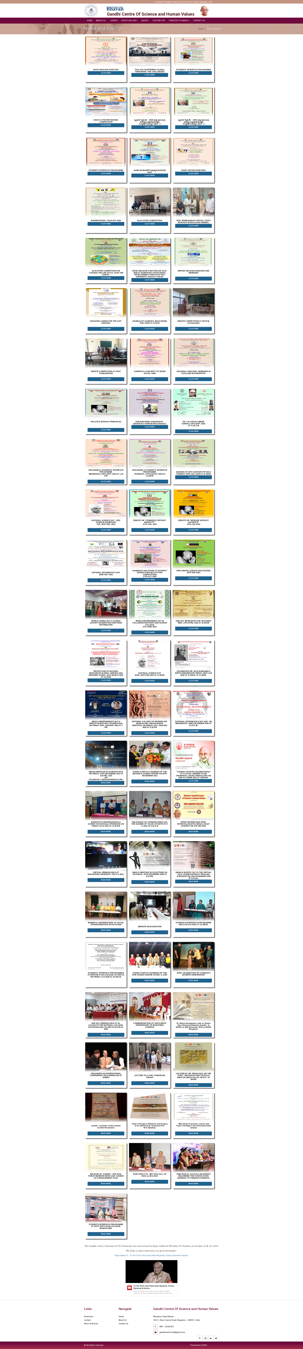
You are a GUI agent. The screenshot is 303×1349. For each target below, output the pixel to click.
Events (114, 20)
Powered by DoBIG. (198, 1345)
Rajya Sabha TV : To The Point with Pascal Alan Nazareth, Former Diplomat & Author (151, 1255)
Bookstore (88, 1316)
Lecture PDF (159, 20)
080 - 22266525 (166, 1326)
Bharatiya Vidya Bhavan (163, 1316)
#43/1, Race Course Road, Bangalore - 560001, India (176, 1320)
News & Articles (91, 1323)
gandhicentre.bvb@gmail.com (172, 1332)
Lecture (87, 1320)
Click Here (106, 73)
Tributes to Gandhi (179, 20)
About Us (101, 20)
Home (201, 29)
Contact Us (199, 20)
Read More (106, 783)
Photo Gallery (129, 20)
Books (144, 20)
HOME (89, 20)
